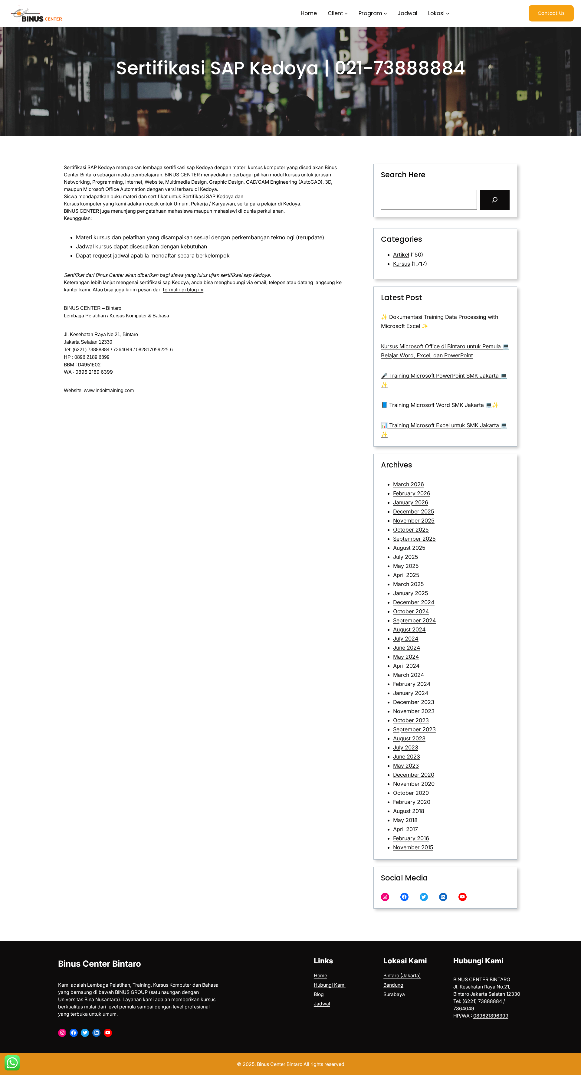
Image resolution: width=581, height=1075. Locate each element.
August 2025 (409, 548)
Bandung (393, 985)
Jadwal (322, 1004)
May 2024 (406, 657)
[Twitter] (424, 897)
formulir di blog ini (183, 290)
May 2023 (406, 765)
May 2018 (405, 820)
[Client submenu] (346, 13)
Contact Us (551, 13)
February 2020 (411, 802)
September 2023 (414, 729)
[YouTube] (462, 897)
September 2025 (414, 539)
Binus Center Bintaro (99, 964)
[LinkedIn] (443, 897)
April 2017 (405, 829)
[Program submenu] (385, 13)
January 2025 (410, 593)
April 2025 (406, 575)
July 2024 (406, 638)
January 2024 (410, 693)
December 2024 (414, 602)
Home (320, 975)
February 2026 (411, 493)
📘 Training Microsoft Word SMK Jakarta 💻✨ (440, 405)
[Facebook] (404, 897)
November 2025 (414, 520)
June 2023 (406, 756)
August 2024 (409, 629)
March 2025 (408, 584)
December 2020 (413, 775)
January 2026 (410, 502)
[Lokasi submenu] (447, 13)
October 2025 (411, 529)
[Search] (495, 200)
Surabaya (394, 994)
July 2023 (405, 747)
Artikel (401, 254)
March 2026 (408, 484)
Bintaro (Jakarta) (402, 975)
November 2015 (413, 847)
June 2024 (406, 647)
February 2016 (411, 838)
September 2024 (414, 620)
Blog (319, 994)
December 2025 (413, 511)
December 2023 (413, 702)
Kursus (401, 264)
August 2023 (409, 738)
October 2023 (411, 720)
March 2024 (408, 675)
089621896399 (490, 1016)
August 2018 (408, 811)
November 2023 (414, 711)
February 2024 (412, 684)
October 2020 (411, 793)
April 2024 (406, 666)
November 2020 (414, 784)
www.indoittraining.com (109, 390)
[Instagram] (385, 897)
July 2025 (405, 557)
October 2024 (411, 611)
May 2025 (406, 566)
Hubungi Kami (330, 985)
